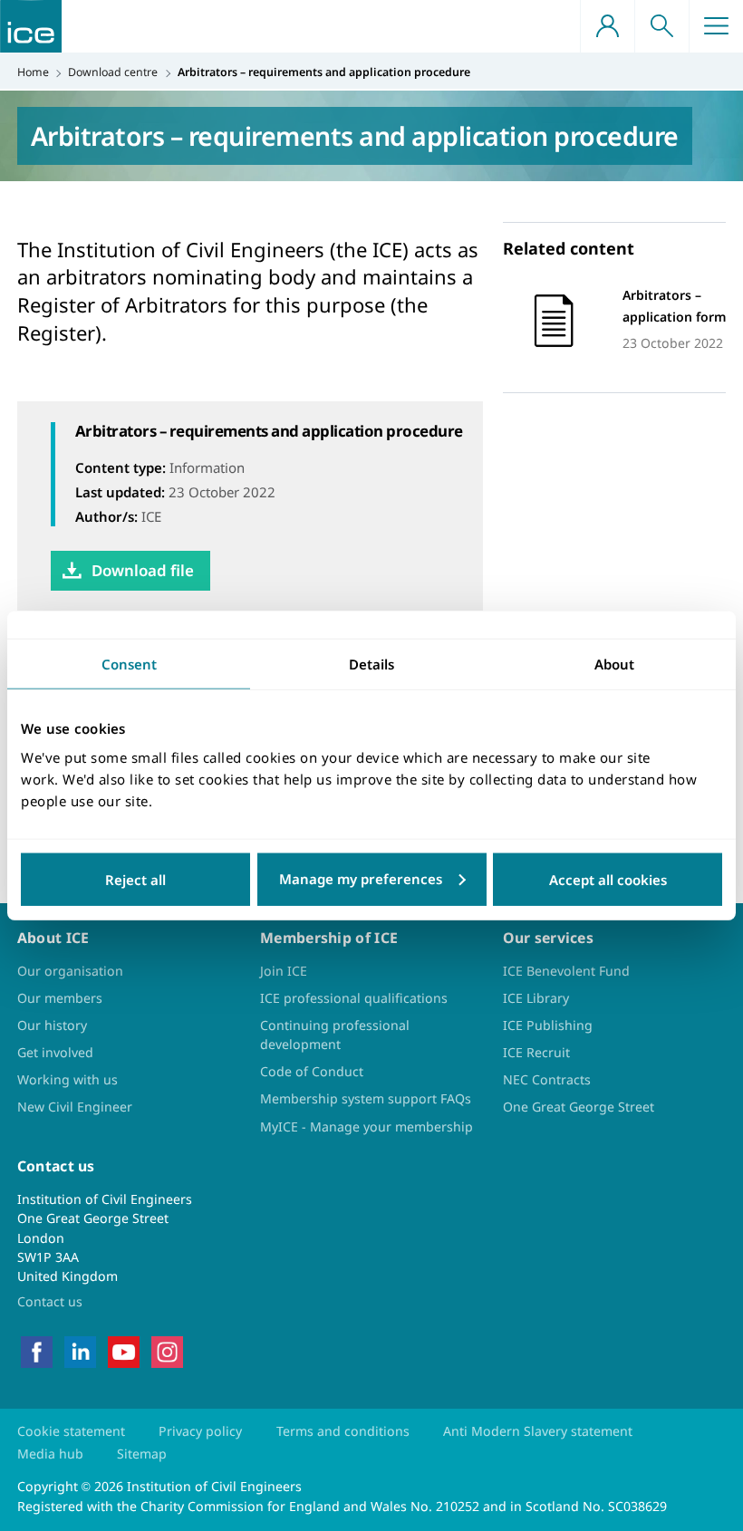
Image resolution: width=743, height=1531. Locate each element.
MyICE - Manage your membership (366, 1126)
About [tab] (614, 664)
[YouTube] (124, 1350)
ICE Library (536, 997)
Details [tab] (371, 664)
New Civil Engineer (74, 1106)
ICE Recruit (536, 1052)
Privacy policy (200, 1431)
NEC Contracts (547, 1079)
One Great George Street (578, 1106)
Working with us (67, 1079)
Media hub (50, 1453)
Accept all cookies (608, 879)
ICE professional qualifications (354, 997)
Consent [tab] (129, 664)
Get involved (55, 1052)
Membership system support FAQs (365, 1098)
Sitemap (142, 1453)
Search (661, 26)
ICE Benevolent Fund (566, 970)
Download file (143, 570)
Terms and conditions (343, 1431)
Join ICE (283, 970)
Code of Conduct (311, 1071)
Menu (716, 26)
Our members (59, 997)
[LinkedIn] (80, 1350)
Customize (372, 878)
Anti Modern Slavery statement (537, 1431)
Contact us (49, 1301)
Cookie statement (71, 1431)
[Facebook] (37, 1350)
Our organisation (70, 970)
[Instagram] (167, 1350)
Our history (52, 1025)
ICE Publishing (548, 1025)
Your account (607, 26)
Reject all (135, 879)
